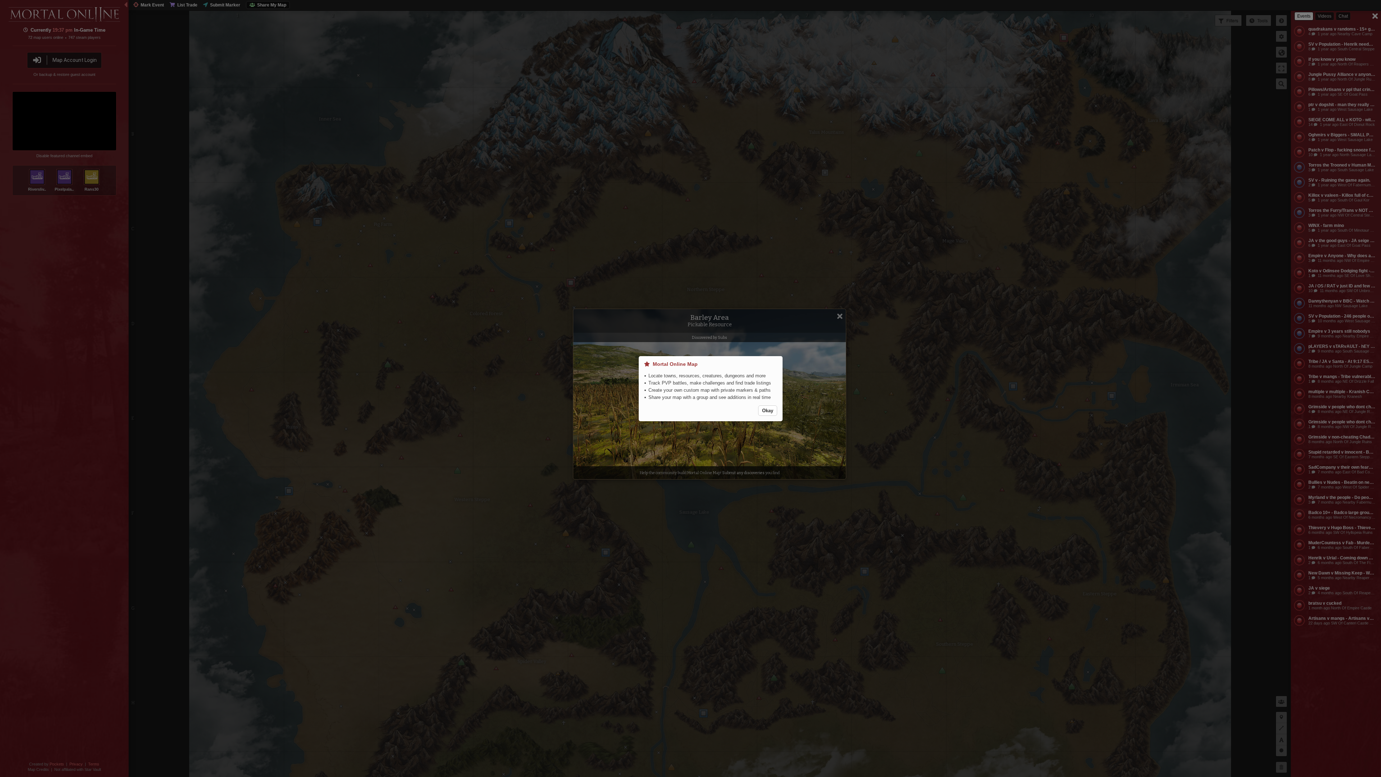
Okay (767, 410)
